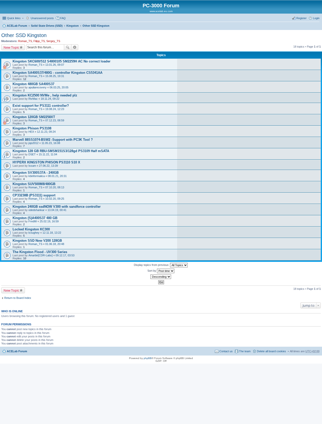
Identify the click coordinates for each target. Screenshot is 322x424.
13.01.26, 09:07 (54, 64)
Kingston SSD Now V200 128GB (37, 240)
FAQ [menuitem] (63, 18)
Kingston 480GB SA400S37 (33, 84)
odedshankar (36, 209)
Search (67, 47)
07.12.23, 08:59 (54, 120)
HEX (31, 131)
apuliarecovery (37, 87)
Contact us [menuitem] (226, 351)
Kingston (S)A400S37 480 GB (35, 218)
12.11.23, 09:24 (46, 131)
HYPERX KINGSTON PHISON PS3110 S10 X (46, 162)
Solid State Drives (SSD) (47, 25)
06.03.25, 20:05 (59, 87)
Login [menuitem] (316, 18)
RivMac (33, 98)
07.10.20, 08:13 (54, 187)
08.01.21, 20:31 (57, 176)
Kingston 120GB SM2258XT (34, 117)
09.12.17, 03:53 (65, 255)
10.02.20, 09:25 (54, 198)
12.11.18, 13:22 (52, 232)
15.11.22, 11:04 (48, 154)
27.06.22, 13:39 (48, 165)
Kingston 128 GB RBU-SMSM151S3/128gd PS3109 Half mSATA (61, 151)
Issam (32, 165)
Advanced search (74, 47)
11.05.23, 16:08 (51, 143)
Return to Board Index (17, 297)
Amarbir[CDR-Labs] (40, 255)
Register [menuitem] (301, 18)
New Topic (11, 47)
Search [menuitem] (317, 26)
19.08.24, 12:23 (54, 109)
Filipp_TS (39, 41)
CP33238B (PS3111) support (34, 195)
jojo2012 (33, 143)
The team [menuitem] (245, 351)
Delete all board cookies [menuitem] (271, 351)
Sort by (152, 270)
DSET (32, 154)
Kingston (72, 25)
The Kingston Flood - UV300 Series (40, 252)
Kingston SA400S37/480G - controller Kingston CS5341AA (57, 73)
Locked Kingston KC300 (31, 229)
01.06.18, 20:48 (54, 243)
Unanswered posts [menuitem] (42, 18)
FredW (32, 221)
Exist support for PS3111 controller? (41, 106)
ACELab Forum (17, 25)
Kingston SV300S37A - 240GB (36, 172)
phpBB (148, 358)
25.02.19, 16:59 (49, 221)
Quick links (14, 18)
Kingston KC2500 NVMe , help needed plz (45, 95)
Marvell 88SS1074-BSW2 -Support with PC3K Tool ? (53, 140)
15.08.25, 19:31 (54, 76)
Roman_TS (25, 41)
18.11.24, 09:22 (50, 98)
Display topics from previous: (152, 264)
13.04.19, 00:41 (57, 209)
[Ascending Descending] (161, 276)
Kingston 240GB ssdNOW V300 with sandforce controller (57, 206)
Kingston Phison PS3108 (32, 128)
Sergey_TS (53, 41)
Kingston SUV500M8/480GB (34, 184)
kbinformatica (36, 176)
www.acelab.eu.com (161, 11)
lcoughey (33, 232)
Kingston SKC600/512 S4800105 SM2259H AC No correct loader (61, 61)
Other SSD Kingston (96, 25)
